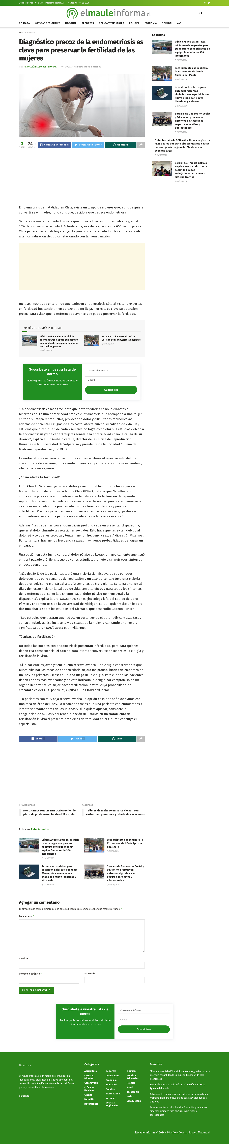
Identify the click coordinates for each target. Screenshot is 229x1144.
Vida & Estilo (134, 1101)
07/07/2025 (67, 66)
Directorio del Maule (54, 3)
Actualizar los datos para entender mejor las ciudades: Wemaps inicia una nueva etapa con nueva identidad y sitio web (59, 873)
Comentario (26, 916)
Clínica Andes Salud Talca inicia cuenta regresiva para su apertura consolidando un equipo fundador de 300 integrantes (60, 846)
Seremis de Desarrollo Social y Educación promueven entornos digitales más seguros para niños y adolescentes (125, 873)
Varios (130, 1096)
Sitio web (89, 973)
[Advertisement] (82, 177)
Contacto (39, 3)
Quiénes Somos (26, 3)
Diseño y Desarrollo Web (182, 1132)
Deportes (87, 23)
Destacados (83, 66)
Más (179, 23)
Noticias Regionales (47, 23)
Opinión (166, 23)
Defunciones (91, 1103)
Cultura (88, 1094)
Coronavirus (91, 1083)
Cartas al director (89, 1077)
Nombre (24, 958)
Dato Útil (89, 1099)
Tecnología (133, 1092)
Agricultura (90, 1071)
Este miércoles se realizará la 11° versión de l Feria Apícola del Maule (125, 843)
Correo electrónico (30, 973)
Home (21, 32)
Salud (130, 1087)
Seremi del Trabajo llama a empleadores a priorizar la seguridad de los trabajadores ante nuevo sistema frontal (191, 169)
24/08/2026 (46, 350)
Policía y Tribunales (111, 23)
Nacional (70, 23)
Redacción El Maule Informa (40, 66)
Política (134, 23)
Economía (151, 23)
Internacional (113, 1093)
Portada (24, 23)
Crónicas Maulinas (89, 1089)
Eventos (110, 1089)
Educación (111, 1084)
